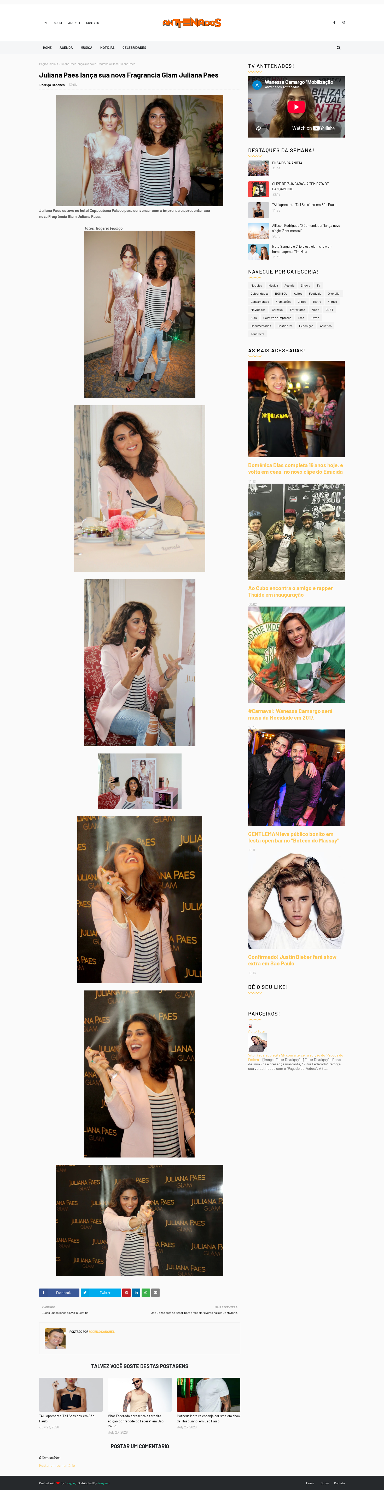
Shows (305, 285)
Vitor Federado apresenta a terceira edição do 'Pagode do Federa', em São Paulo (136, 1421)
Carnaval (277, 309)
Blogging (70, 1483)
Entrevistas (297, 309)
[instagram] (342, 22)
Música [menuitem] (86, 47)
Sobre (58, 23)
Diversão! (334, 293)
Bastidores (285, 326)
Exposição (306, 326)
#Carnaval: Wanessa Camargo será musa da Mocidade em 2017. (290, 714)
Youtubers (257, 334)
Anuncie (74, 23)
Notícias (256, 285)
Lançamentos (260, 301)
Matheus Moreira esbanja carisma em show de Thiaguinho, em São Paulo (208, 1418)
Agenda (289, 285)
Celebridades (260, 293)
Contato (92, 23)
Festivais (315, 293)
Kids (254, 317)
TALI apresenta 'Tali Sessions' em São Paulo (66, 1418)
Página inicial (47, 64)
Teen (301, 317)
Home (44, 23)
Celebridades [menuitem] (134, 47)
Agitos (298, 293)
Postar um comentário (57, 1465)
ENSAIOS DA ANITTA (287, 163)
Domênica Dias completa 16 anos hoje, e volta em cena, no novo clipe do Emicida (295, 468)
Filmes (332, 301)
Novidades (258, 309)
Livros (315, 317)
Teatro (317, 301)
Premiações (283, 301)
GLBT (329, 309)
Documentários (261, 326)
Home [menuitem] (47, 47)
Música (273, 285)
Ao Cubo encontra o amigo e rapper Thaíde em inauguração (290, 591)
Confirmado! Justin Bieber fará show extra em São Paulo (292, 959)
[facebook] (334, 22)
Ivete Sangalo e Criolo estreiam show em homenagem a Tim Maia (302, 249)
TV (318, 285)
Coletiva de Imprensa (277, 317)
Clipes (302, 301)
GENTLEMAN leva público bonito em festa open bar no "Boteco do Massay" (293, 837)
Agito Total (256, 1031)
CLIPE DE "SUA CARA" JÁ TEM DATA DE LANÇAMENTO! (300, 186)
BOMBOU (281, 293)
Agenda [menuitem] (66, 47)
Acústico (326, 326)
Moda (315, 309)
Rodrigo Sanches (52, 85)
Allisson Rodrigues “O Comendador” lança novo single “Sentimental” (306, 228)
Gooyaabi (103, 1483)
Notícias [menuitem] (107, 47)
